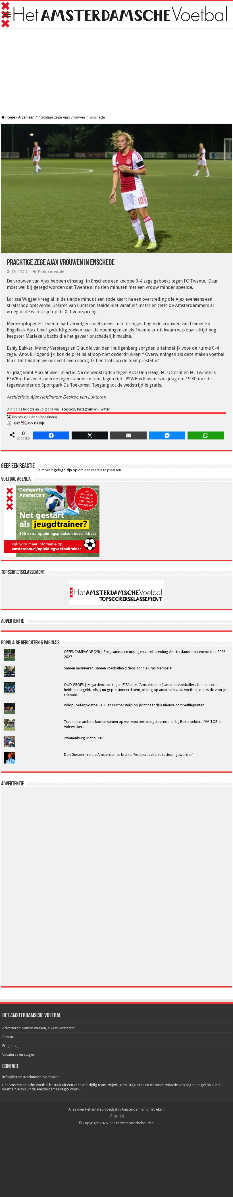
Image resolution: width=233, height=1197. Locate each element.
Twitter (104, 409)
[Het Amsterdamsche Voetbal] (116, 14)
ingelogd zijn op (64, 470)
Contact (8, 1037)
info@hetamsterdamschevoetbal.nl (30, 1077)
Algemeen (26, 117)
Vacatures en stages (18, 1054)
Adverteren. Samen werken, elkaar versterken (39, 1028)
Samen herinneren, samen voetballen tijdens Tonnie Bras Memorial (118, 668)
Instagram (85, 409)
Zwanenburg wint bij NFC (84, 738)
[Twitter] (116, 1116)
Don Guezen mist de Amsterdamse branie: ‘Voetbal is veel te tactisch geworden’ (128, 754)
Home (10, 117)
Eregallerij (10, 1046)
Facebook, (68, 409)
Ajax (16, 423)
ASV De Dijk (36, 423)
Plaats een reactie (51, 271)
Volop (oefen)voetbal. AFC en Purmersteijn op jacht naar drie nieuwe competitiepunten (134, 705)
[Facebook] (111, 1116)
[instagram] (122, 1116)
